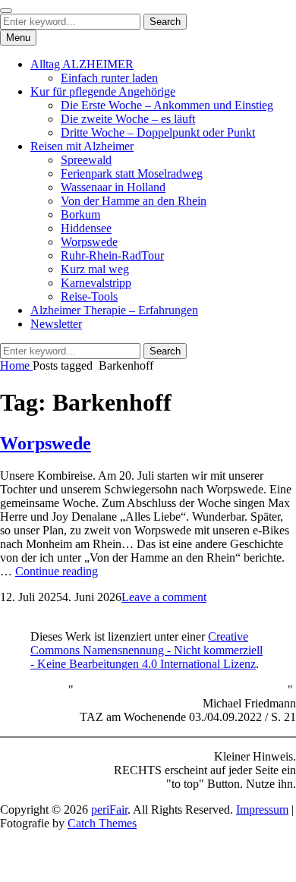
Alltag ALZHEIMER (82, 64)
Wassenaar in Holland (113, 187)
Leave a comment (163, 597)
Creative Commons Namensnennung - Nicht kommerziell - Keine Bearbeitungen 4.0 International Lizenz (146, 650)
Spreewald (86, 159)
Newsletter (56, 323)
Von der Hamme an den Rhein (133, 200)
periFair (109, 809)
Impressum (262, 809)
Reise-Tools (89, 296)
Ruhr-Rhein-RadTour (112, 255)
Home (16, 365)
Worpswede (89, 241)
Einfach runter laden (109, 77)
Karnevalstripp (96, 282)
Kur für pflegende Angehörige (102, 91)
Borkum (80, 214)
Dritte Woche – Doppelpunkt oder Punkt (158, 132)
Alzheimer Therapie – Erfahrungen (114, 310)
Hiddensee (86, 228)
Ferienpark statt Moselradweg (132, 173)
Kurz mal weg (95, 269)
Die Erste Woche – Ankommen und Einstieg (167, 105)
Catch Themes (102, 823)
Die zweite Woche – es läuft (128, 118)
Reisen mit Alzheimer (82, 146)
